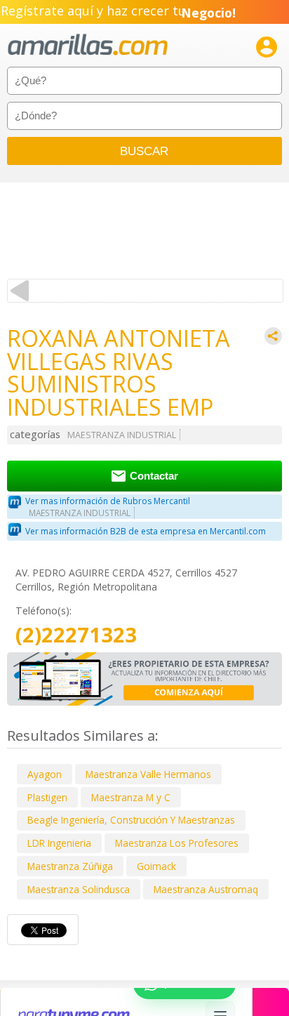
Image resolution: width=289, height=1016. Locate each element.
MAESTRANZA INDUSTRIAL (121, 435)
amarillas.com (87, 45)
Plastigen (47, 797)
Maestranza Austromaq (206, 889)
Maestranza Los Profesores (176, 843)
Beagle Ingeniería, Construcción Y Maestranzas (131, 819)
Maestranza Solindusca (78, 889)
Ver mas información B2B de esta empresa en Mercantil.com (145, 531)
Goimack (156, 866)
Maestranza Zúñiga (70, 866)
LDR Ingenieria (59, 843)
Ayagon (44, 774)
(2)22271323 (76, 635)
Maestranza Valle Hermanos (148, 774)
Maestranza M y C (130, 797)
